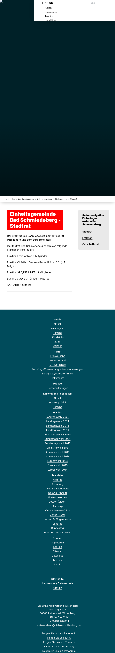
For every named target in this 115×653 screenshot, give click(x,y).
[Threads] (14, 6)
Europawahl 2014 (57, 469)
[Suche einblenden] (101, 6)
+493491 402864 (58, 621)
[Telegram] (28, 6)
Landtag (57, 523)
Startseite (57, 578)
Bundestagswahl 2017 (57, 443)
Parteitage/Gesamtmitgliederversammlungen (57, 369)
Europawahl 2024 (57, 460)
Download (57, 555)
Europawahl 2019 (57, 465)
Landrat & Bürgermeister (57, 519)
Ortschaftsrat (90, 244)
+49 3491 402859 (58, 617)
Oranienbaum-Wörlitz (57, 510)
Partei (57, 351)
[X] (10, 6)
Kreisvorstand (58, 360)
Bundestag (57, 528)
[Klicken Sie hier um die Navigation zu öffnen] (109, 6)
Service (57, 538)
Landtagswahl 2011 (57, 430)
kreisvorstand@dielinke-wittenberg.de (59, 625)
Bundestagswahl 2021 (58, 438)
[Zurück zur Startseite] (4, 199)
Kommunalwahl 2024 (57, 447)
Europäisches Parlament (58, 532)
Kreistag (57, 479)
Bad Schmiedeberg (26, 199)
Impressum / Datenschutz (57, 583)
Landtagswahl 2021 (57, 421)
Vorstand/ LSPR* (57, 402)
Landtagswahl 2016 (57, 425)
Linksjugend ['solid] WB (57, 393)
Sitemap (57, 551)
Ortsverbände (58, 364)
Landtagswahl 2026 (57, 416)
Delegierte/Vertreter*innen (57, 373)
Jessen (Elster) (57, 501)
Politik (47, 3)
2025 (57, 341)
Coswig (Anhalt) (57, 492)
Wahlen (57, 412)
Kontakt (57, 546)
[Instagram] (23, 6)
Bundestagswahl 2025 (57, 434)
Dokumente (57, 378)
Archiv (57, 564)
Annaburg (57, 484)
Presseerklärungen (57, 388)
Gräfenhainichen (57, 497)
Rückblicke (50, 20)
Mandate (11, 199)
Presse (57, 383)
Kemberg (57, 506)
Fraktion (87, 237)
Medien (57, 560)
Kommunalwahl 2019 (57, 452)
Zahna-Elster (57, 514)
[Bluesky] (19, 6)
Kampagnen (51, 11)
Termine (49, 16)
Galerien (57, 345)
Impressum (57, 542)
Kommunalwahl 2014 (57, 456)
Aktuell (48, 7)
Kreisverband (57, 355)
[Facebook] (5, 6)
